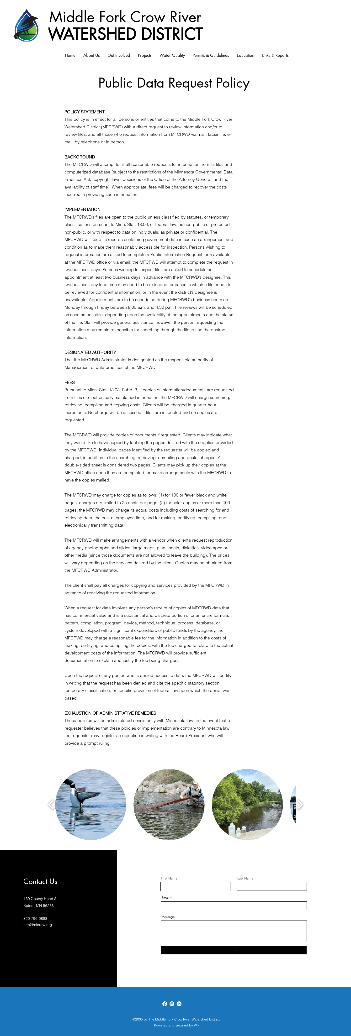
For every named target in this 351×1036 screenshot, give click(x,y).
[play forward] (300, 804)
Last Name (245, 878)
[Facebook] (164, 1003)
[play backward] (51, 804)
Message (168, 916)
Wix (196, 1025)
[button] (90, 804)
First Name (169, 878)
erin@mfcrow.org (37, 924)
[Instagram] (172, 1003)
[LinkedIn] (179, 1003)
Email (165, 897)
